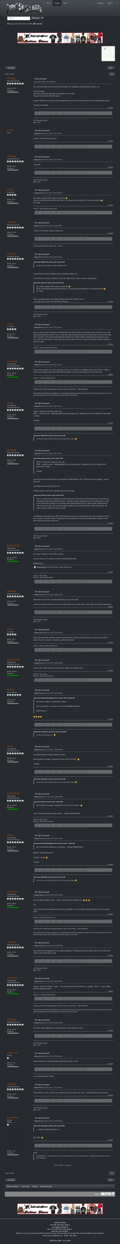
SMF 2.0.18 (50, 1229)
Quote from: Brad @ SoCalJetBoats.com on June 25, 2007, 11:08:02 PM (54, 843)
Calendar (39, 24)
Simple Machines (67, 1229)
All (13, 74)
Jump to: (97, 1194)
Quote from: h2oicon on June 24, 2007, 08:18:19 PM (48, 283)
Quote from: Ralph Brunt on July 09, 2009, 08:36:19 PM (49, 435)
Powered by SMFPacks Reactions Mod (68, 1233)
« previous (10, 68)
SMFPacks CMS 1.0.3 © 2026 (60, 1240)
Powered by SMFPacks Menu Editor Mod (92, 1233)
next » (111, 68)
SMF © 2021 (58, 1229)
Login (109, 3)
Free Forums (26, 1233)
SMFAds (18, 1233)
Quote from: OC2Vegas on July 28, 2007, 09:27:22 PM (49, 1126)
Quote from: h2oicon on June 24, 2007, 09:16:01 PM (48, 495)
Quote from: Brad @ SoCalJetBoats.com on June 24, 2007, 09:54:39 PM (54, 698)
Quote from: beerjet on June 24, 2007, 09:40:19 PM (48, 458)
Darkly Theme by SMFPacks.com (52, 1235)
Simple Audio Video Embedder (59, 1231)
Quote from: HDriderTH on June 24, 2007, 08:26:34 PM (49, 262)
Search (36, 18)
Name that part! (41, 79)
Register (101, 3)
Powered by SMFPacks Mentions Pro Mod (44, 1233)
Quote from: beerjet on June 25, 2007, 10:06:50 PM (48, 802)
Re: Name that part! (42, 130)
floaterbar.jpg (40, 567)
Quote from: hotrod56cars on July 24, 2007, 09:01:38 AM (50, 732)
